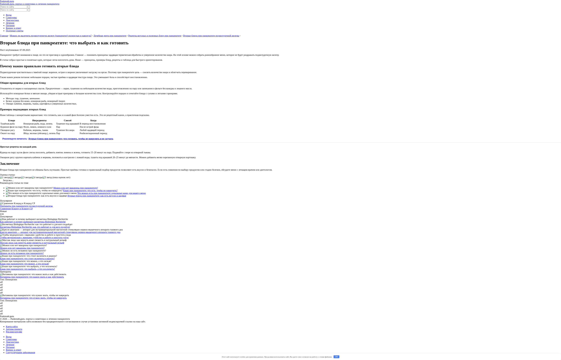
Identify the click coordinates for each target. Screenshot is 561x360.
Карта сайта (12, 326)
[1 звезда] (5, 177)
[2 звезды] (15, 177)
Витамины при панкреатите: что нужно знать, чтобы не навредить (33, 298)
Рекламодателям (14, 332)
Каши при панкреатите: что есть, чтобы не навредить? (90, 190)
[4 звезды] (37, 177)
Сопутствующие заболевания (20, 352)
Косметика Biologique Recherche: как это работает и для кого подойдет (35, 227)
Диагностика (12, 20)
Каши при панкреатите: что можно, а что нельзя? (24, 264)
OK (336, 357)
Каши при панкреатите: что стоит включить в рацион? (27, 258)
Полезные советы (14, 30)
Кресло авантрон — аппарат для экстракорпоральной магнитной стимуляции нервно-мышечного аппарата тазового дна (60, 232)
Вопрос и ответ (13, 28)
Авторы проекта (14, 329)
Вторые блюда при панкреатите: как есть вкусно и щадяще (96, 196)
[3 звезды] (26, 177)
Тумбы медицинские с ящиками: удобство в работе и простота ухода (34, 237)
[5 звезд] (47, 177)
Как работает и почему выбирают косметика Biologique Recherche (33, 221)
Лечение (10, 23)
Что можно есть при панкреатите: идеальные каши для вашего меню (111, 193)
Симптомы (11, 17)
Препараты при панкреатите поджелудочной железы (26, 206)
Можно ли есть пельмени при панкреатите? (22, 253)
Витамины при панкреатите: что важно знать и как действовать (32, 277)
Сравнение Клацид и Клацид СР (16, 208)
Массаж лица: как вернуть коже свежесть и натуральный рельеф (32, 243)
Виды (9, 15)
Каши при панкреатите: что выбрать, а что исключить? (27, 269)
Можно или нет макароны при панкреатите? (75, 188)
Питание (10, 25)
